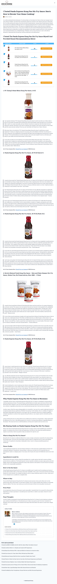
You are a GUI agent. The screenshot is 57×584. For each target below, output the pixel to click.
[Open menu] (55, 3)
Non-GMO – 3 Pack (34, 275)
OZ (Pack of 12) (40, 339)
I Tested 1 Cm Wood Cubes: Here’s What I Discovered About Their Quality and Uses (21, 531)
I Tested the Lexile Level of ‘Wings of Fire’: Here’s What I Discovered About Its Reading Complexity (24, 564)
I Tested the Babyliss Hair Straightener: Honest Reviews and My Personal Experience (21, 570)
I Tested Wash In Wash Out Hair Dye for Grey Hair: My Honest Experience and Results (21, 559)
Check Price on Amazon (46, 48)
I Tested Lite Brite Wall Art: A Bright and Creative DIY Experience (16, 547)
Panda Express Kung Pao (13, 214)
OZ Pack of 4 (39, 153)
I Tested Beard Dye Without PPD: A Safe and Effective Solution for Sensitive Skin (20, 550)
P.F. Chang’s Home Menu (12, 90)
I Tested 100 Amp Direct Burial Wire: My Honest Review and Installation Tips (20, 534)
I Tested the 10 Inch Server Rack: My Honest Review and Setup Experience (19, 532)
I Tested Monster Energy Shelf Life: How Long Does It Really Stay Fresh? (18, 556)
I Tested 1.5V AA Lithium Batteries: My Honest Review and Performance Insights (21, 529)
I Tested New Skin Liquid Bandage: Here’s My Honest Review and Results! (18, 567)
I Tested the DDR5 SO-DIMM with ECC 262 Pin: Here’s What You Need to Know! (19, 545)
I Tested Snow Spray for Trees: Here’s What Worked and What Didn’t (17, 553)
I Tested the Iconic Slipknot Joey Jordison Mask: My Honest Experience (18, 562)
